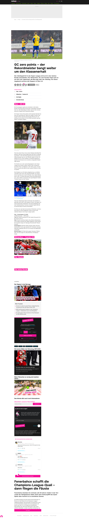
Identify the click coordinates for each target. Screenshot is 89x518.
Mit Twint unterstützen (29, 338)
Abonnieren (37, 404)
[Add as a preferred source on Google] (31, 85)
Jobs (31, 515)
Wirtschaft (24, 3)
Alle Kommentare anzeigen (28, 476)
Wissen (42, 3)
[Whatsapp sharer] (18, 373)
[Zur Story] (36, 495)
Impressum (36, 515)
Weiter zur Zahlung (28, 335)
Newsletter (19, 515)
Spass (35, 3)
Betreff (16, 418)
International (18, 3)
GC (24, 346)
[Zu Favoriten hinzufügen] (26, 85)
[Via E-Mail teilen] (20, 85)
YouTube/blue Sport (19, 198)
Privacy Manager (53, 515)
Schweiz (13, 3)
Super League (29, 346)
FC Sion (19, 19)
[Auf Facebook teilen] (15, 85)
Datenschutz (45, 515)
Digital (38, 3)
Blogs (46, 3)
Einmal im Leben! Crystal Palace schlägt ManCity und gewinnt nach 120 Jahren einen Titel (27, 306)
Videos (51, 3)
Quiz (49, 3)
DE (57, 1)
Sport (28, 3)
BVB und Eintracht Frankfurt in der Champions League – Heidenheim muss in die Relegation (27, 310)
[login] (1, 516)
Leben (31, 3)
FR (59, 1)
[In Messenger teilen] (18, 85)
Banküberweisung (32, 340)
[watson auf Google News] (37, 85)
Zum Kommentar (21, 450)
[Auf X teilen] (17, 373)
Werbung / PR (26, 515)
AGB (41, 515)
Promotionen (56, 3)
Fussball (35, 346)
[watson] (14, 1)
